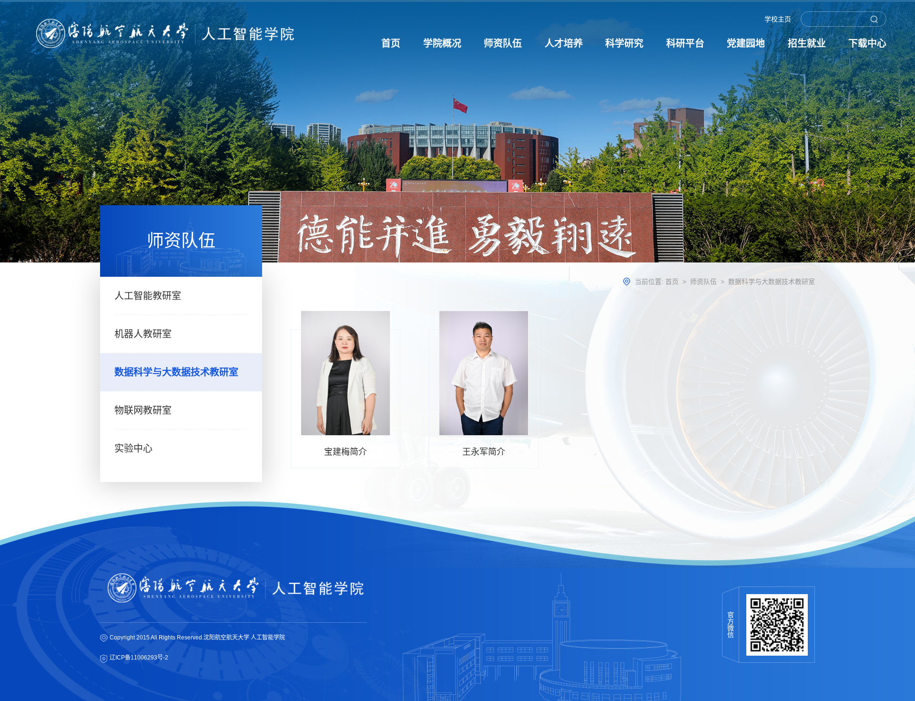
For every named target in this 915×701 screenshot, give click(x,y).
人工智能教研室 (147, 296)
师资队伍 (703, 281)
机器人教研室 (143, 334)
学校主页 (777, 19)
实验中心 (133, 448)
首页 (672, 281)
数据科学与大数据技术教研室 (176, 372)
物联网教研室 (143, 410)
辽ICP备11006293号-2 (139, 657)
